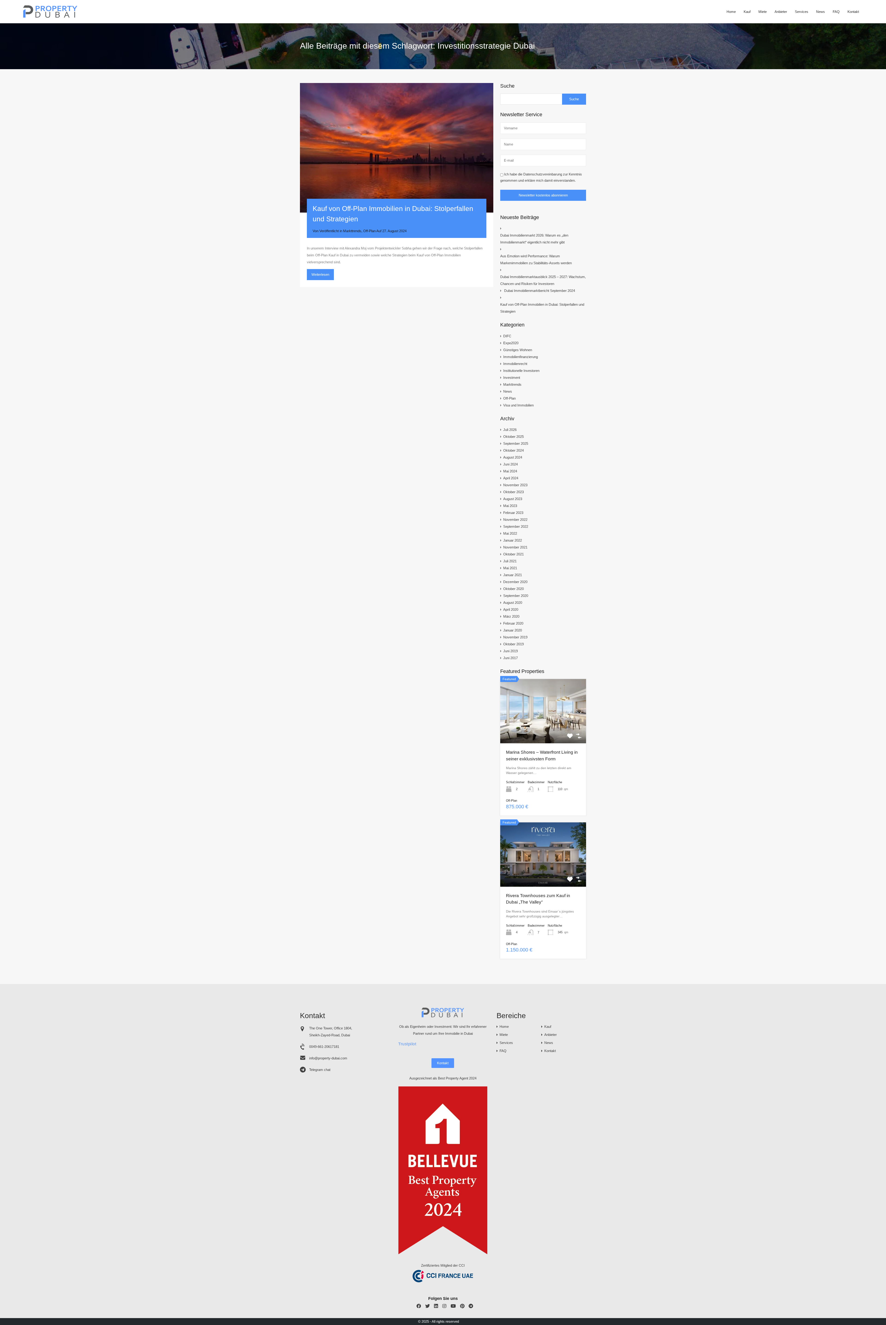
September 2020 (515, 596)
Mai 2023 (510, 506)
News (820, 12)
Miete (762, 12)
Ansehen (543, 730)
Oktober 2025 (513, 437)
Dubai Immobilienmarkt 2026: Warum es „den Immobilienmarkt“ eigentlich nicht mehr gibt (534, 238)
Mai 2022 (510, 533)
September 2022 (515, 526)
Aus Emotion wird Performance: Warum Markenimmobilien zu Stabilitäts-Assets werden (536, 259)
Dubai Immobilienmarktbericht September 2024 (539, 291)
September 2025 (515, 443)
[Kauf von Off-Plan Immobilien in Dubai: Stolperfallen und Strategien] (396, 148)
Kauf (747, 12)
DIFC (507, 336)
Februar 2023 (513, 513)
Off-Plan (369, 231)
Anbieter (781, 12)
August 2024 (512, 457)
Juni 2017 (510, 658)
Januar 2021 (512, 575)
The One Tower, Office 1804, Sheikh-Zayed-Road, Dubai (330, 1031)
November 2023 (515, 485)
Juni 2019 (510, 651)
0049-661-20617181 (324, 1047)
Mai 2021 (510, 568)
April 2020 (510, 609)
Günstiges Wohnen (517, 350)
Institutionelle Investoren (521, 371)
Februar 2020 (513, 623)
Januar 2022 (512, 540)
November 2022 (515, 520)
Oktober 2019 (513, 644)
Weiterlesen (320, 274)
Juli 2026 (510, 430)
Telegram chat (319, 1070)
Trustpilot (407, 1044)
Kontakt (853, 12)
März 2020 (511, 616)
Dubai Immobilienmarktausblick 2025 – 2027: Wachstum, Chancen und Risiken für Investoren (543, 280)
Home (731, 12)
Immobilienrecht (515, 364)
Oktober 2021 (513, 554)
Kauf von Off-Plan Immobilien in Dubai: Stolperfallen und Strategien (542, 307)
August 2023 (512, 499)
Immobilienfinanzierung (520, 357)
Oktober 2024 (513, 450)
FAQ (836, 12)
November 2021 (515, 547)
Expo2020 (510, 343)
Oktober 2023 (513, 492)
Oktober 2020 (513, 589)
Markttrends (352, 231)
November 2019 (515, 637)
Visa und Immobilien (518, 405)
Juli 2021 (510, 561)
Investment (511, 377)
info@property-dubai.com (328, 1058)
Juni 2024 (510, 464)
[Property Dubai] (50, 16)
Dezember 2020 (515, 582)
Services (801, 12)
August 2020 (512, 603)
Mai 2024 (510, 471)
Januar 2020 (512, 630)
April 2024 (510, 478)
